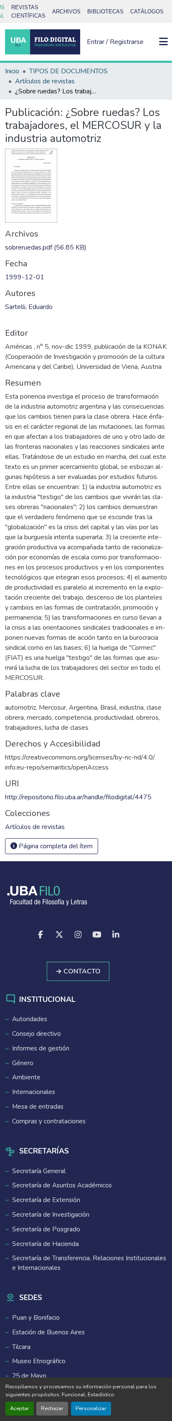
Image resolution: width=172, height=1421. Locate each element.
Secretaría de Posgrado (46, 1229)
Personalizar (91, 1408)
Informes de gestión (40, 1048)
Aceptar (19, 1408)
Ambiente (26, 1077)
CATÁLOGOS (147, 11)
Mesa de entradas (37, 1106)
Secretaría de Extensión (46, 1200)
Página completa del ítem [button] (55, 846)
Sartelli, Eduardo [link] (29, 306)
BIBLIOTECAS (105, 11)
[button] (42, 41)
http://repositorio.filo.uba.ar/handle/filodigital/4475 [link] (78, 797)
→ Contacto (78, 971)
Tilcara (21, 1347)
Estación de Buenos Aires (48, 1332)
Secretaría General (39, 1171)
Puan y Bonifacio (36, 1317)
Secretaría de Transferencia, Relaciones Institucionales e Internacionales (89, 1263)
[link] (86, 247)
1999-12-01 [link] (24, 277)
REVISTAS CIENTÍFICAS (28, 11)
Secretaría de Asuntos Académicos (62, 1185)
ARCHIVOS (66, 11)
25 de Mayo (29, 1376)
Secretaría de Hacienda (45, 1244)
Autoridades (29, 1019)
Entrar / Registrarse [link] (115, 41)
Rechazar (52, 1408)
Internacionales (33, 1092)
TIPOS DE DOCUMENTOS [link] (68, 71)
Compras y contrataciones (49, 1121)
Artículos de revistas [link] (45, 81)
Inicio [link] (12, 71)
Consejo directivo (36, 1034)
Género (22, 1063)
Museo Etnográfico (39, 1361)
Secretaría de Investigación (50, 1214)
